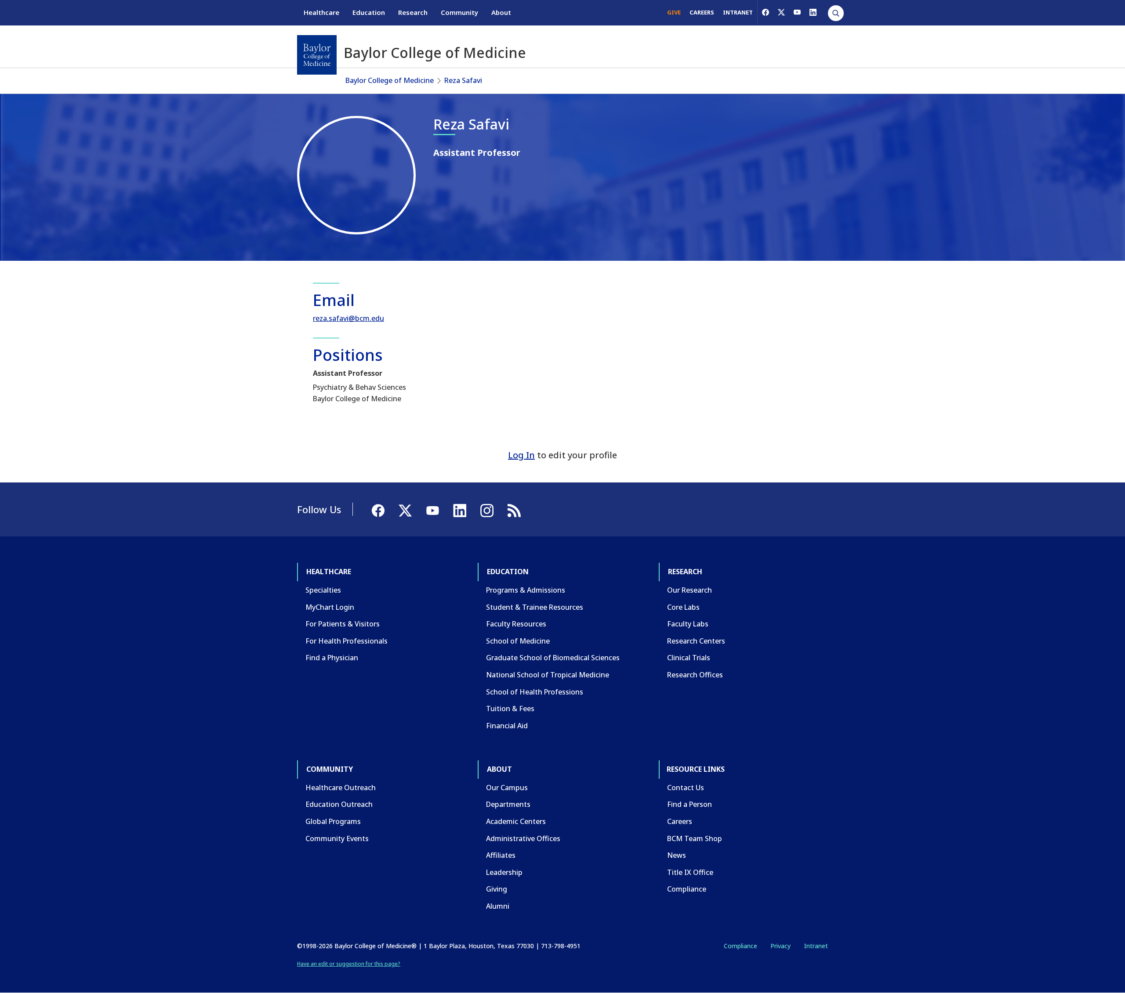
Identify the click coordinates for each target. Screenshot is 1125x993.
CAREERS (702, 12)
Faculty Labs (687, 624)
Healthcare (321, 12)
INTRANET (738, 12)
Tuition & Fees (510, 708)
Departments (508, 804)
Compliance (686, 889)
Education (368, 12)
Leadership (504, 872)
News (676, 855)
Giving (496, 889)
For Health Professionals (346, 641)
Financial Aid (507, 725)
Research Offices (695, 675)
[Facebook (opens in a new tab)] (765, 12)
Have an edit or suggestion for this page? (348, 964)
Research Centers (696, 641)
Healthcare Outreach (340, 787)
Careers (679, 821)
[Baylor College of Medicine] (317, 55)
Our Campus (507, 787)
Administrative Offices (523, 838)
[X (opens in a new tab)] (781, 12)
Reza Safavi (463, 80)
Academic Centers (516, 821)
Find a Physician (331, 657)
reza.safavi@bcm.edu (348, 318)
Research (413, 12)
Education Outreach (339, 804)
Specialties (323, 590)
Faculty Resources (516, 624)
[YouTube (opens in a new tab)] (797, 12)
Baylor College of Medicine (389, 80)
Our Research (689, 590)
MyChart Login (329, 607)
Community (459, 12)
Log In (521, 455)
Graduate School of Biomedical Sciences (553, 657)
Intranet (816, 946)
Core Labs (683, 607)
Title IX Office (690, 872)
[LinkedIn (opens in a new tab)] (813, 12)
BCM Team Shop (694, 838)
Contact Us (685, 787)
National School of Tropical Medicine (547, 675)
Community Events (337, 838)
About (501, 12)
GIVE (674, 12)
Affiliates (500, 855)
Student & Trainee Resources (534, 607)
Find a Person (689, 804)
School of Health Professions (534, 692)
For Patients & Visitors (342, 624)
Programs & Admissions (525, 590)
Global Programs (333, 821)
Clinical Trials (688, 657)
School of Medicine (518, 641)
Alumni (497, 906)
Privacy (780, 946)
